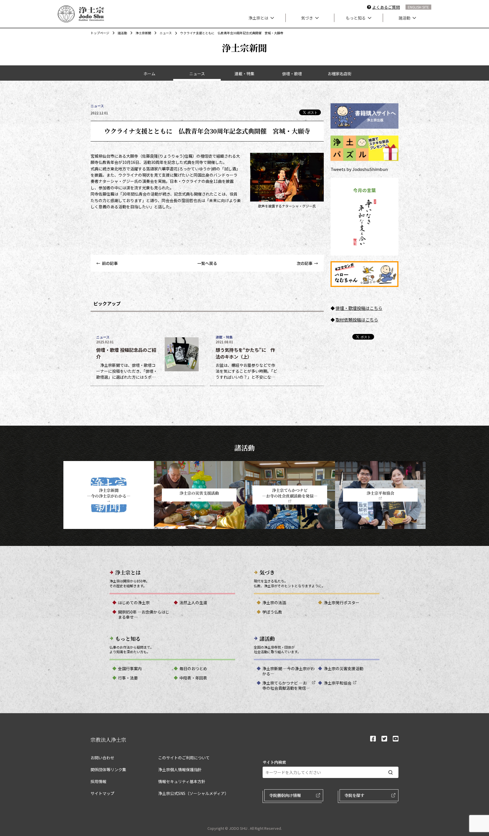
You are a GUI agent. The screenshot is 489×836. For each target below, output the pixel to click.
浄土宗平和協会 (337, 682)
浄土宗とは (258, 18)
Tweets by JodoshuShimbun (359, 169)
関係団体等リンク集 (108, 769)
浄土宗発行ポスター (341, 602)
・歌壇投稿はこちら (363, 308)
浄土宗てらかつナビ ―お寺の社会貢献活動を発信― (286, 685)
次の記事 (307, 263)
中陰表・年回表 (193, 677)
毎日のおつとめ (193, 668)
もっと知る (356, 18)
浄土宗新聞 (143, 33)
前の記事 (107, 263)
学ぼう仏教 (272, 611)
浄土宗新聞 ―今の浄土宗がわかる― (288, 671)
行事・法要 (128, 677)
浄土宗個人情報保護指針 (180, 769)
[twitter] (384, 739)
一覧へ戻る (207, 263)
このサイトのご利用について (184, 757)
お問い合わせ (102, 757)
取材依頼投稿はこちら (357, 320)
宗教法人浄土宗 (108, 739)
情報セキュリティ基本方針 (181, 781)
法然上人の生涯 (193, 602)
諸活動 (404, 18)
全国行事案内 (130, 668)
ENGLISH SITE (418, 7)
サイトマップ (102, 793)
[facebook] (373, 739)
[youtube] (395, 739)
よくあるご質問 (386, 7)
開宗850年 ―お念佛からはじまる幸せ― (143, 614)
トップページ (100, 33)
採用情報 (98, 781)
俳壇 (340, 308)
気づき (307, 18)
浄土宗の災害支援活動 (343, 668)
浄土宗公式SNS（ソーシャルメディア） (193, 793)
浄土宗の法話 (274, 602)
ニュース (166, 33)
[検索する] (390, 772)
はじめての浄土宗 (134, 602)
